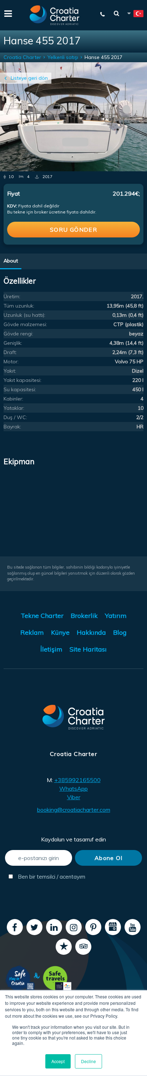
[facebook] (15, 927)
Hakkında (91, 632)
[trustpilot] (64, 947)
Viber (73, 797)
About (11, 260)
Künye (60, 632)
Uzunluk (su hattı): (24, 315)
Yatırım (116, 615)
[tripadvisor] (83, 947)
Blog (120, 632)
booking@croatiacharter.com (73, 809)
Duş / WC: (15, 417)
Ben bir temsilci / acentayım (44, 876)
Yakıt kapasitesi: (22, 380)
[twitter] (34, 927)
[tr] (134, 14)
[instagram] (74, 927)
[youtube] (133, 927)
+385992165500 (77, 779)
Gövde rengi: (18, 333)
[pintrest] (93, 927)
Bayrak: (12, 426)
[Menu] (7, 12)
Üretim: (12, 296)
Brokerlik (84, 615)
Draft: (10, 352)
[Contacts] (103, 14)
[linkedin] (54, 927)
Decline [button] (88, 1061)
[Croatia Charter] (55, 15)
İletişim (51, 649)
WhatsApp (73, 788)
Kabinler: (13, 398)
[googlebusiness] (113, 927)
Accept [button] (58, 1061)
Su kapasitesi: (20, 389)
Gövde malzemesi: (25, 324)
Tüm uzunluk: (19, 306)
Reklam (32, 632)
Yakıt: (10, 371)
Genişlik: (13, 343)
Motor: (11, 361)
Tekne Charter (42, 615)
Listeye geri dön (29, 78)
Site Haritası (88, 649)
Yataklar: (14, 408)
